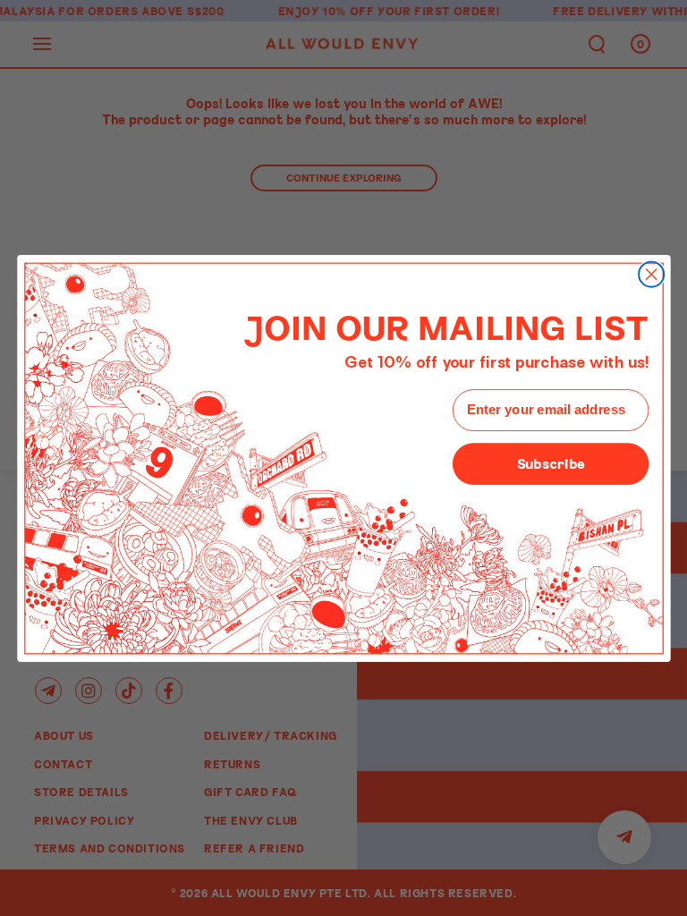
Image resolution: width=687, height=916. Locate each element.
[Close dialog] (651, 273)
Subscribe (550, 462)
